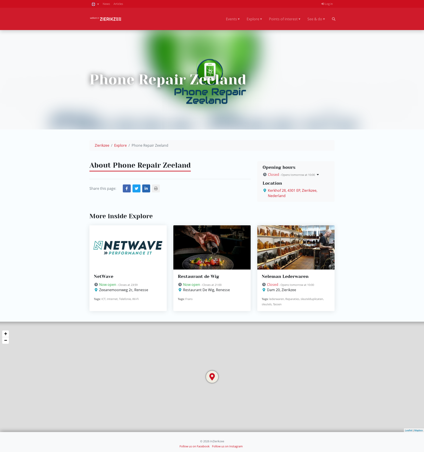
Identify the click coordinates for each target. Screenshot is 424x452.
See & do (314, 19)
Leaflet (408, 430)
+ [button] (5, 333)
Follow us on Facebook (195, 446)
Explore (253, 19)
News (106, 4)
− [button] (5, 340)
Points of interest (283, 19)
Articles (118, 4)
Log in (328, 4)
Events (231, 19)
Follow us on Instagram (227, 446)
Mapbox (418, 430)
